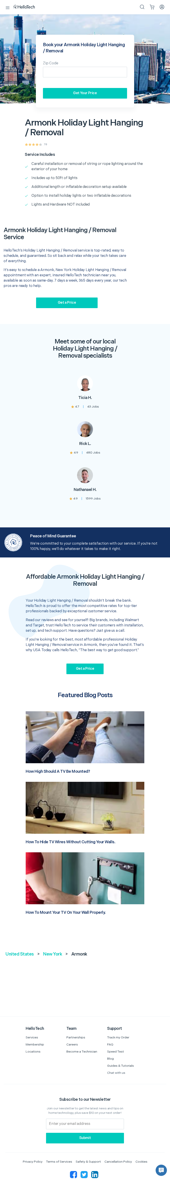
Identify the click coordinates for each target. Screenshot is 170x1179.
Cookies (141, 1162)
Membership (35, 1044)
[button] (161, 1170)
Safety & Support (88, 1162)
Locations (33, 1051)
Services (32, 1037)
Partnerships (75, 1037)
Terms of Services (59, 1162)
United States (19, 954)
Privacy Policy (32, 1162)
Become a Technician (81, 1051)
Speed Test (115, 1051)
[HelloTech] (27, 7)
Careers (72, 1044)
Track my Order (118, 1037)
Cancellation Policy (118, 1162)
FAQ (110, 1044)
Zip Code (50, 63)
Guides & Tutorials (120, 1066)
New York (52, 954)
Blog (110, 1059)
